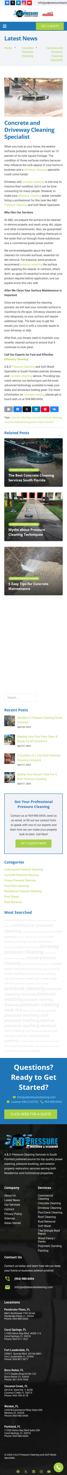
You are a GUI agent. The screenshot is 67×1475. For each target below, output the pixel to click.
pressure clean (42, 984)
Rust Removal (13, 902)
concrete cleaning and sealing (29, 937)
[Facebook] (7, 3)
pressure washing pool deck (39, 1010)
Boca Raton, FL (14, 1370)
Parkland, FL (12, 1426)
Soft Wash (44, 1226)
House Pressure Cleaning (20, 880)
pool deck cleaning (31, 963)
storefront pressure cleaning (24, 1051)
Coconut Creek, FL (16, 1386)
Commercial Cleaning (45, 1197)
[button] (5, 26)
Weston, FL (11, 1406)
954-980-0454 (53, 1102)
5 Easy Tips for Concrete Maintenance (28, 586)
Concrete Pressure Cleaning (21, 875)
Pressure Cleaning (15, 205)
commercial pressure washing (35, 932)
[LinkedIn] (18, 3)
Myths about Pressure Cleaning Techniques (26, 532)
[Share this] (17, 409)
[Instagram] (24, 3)
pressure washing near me (31, 1007)
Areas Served (12, 1223)
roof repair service (26, 1041)
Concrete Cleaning (49, 1203)
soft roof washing (42, 1046)
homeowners (50, 953)
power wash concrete (42, 422)
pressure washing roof (26, 1015)
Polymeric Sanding (50, 1246)
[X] (12, 3)
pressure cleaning (24, 988)
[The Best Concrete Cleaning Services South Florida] (33, 440)
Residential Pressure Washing (23, 891)
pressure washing (31, 264)
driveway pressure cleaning (31, 949)
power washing (51, 969)
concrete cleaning (33, 182)
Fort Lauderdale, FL (16, 1350)
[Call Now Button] (58, 1467)
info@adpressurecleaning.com (33, 1287)
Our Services (12, 1204)
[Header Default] (25, 13)
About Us (10, 1195)
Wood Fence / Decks (46, 1240)
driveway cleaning (35, 169)
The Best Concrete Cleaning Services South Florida (31, 477)
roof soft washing (43, 1041)
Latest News (12, 1200)
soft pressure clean (23, 1046)
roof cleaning (14, 1031)
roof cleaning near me (38, 1031)
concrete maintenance (16, 422)
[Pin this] (45, 409)
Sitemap (9, 1218)
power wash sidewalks (25, 984)
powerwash (47, 964)
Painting (43, 1250)
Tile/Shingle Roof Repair (49, 1232)
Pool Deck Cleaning (16, 886)
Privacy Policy (13, 1214)
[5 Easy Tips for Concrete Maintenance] (33, 549)
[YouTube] (29, 3)
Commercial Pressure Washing (23, 869)
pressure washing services (30, 1025)
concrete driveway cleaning (46, 417)
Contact (9, 1209)
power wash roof (28, 978)
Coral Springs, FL (15, 1329)
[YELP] (47, 13)
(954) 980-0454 (24, 1279)
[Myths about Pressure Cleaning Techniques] (33, 494)
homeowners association (15, 958)
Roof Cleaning (47, 1217)
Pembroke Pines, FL (17, 1309)
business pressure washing (19, 920)
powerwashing (34, 969)
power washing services (20, 973)
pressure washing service (29, 1020)
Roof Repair (11, 896)
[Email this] (8, 409)
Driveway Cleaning (16, 359)
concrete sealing (34, 394)
